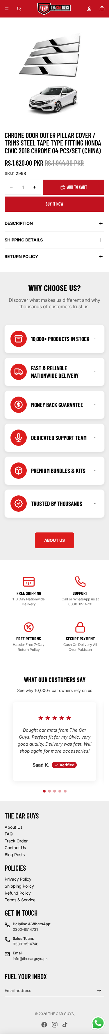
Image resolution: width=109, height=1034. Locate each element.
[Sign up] (99, 990)
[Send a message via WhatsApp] (98, 1023)
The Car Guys (61, 1014)
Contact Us (15, 847)
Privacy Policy (18, 879)
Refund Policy (18, 893)
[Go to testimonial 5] (65, 791)
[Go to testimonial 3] (54, 791)
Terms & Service (20, 899)
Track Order (16, 840)
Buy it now (54, 203)
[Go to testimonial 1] (44, 791)
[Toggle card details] (95, 338)
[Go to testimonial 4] (59, 791)
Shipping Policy (19, 886)
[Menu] (6, 8)
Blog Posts (15, 854)
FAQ (9, 833)
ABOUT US (54, 540)
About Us (13, 827)
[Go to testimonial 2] (49, 791)
